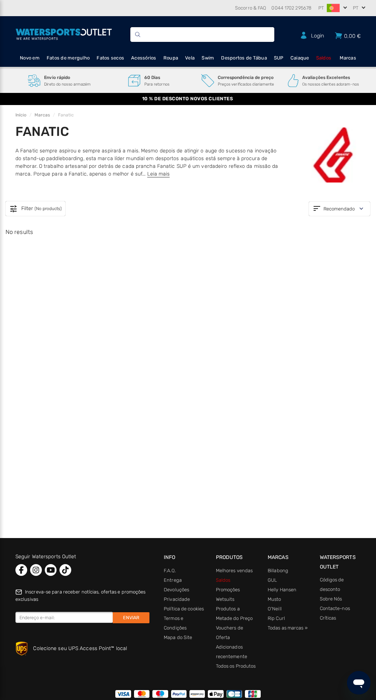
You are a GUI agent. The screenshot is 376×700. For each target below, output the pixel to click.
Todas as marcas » (288, 628)
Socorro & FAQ (250, 8)
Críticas (328, 618)
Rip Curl (276, 618)
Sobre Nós (331, 599)
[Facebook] (21, 570)
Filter (35, 209)
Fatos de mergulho (68, 58)
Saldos (324, 58)
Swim (208, 58)
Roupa (170, 58)
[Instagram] (36, 570)
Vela (190, 58)
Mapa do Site (178, 637)
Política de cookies (184, 608)
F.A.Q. (170, 570)
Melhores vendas (234, 570)
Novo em (30, 58)
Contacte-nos (335, 608)
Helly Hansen (282, 589)
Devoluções (176, 589)
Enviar (131, 617)
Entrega (173, 580)
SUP (278, 58)
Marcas (348, 58)
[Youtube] (51, 570)
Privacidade (177, 599)
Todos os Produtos (236, 666)
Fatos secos (110, 58)
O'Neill (275, 608)
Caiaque (299, 58)
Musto (274, 599)
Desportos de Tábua (244, 58)
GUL (272, 580)
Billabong (278, 570)
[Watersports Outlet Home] (63, 33)
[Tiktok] (65, 570)
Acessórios (143, 58)
